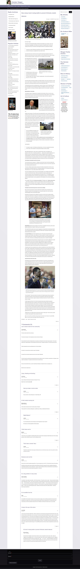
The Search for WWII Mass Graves (13, 64)
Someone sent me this (26, 457)
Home (8, 8)
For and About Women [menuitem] (64, 87)
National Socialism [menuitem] (64, 69)
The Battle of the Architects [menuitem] (63, 34)
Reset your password (13, 562)
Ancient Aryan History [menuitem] (64, 75)
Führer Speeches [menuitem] (63, 70)
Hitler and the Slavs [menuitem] (64, 80)
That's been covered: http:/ (29, 443)
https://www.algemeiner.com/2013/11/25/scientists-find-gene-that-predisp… (47, 463)
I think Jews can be (26, 429)
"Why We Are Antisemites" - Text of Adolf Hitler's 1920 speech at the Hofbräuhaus (13, 55)
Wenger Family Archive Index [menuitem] (65, 59)
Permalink (40, 330)
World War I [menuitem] (63, 79)
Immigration (23, 319)
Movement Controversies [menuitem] (65, 28)
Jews (26, 319)
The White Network (11, 95)
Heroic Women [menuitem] (63, 20)
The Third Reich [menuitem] (63, 18)
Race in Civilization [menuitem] (64, 77)
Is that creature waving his (27, 400)
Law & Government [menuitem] (64, 67)
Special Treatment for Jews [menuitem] (65, 27)
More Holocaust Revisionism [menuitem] (65, 23)
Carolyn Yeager (17, 2)
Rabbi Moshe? (26, 415)
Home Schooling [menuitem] (63, 91)
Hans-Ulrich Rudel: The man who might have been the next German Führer (13, 60)
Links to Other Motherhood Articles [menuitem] (65, 93)
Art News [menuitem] (62, 98)
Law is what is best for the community (30, 326)
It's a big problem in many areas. (29, 473)
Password (9, 556)
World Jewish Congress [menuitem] (64, 25)
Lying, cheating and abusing (28, 373)
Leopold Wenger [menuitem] (63, 57)
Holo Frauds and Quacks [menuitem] (65, 22)
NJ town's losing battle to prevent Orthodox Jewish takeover (37, 529)
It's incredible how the (26, 492)
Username (9, 552)
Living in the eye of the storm (28, 507)
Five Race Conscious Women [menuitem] (65, 85)
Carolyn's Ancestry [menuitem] (64, 100)
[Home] (9, 2)
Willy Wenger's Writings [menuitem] (64, 56)
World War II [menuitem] (68, 79)
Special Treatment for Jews (32, 319)
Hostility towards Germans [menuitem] (65, 66)
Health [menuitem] (70, 87)
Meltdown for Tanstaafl (11, 84)
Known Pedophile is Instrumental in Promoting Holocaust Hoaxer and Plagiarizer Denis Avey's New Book (13, 80)
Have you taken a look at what (30, 388)
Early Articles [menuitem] (63, 16)
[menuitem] (8, 6)
